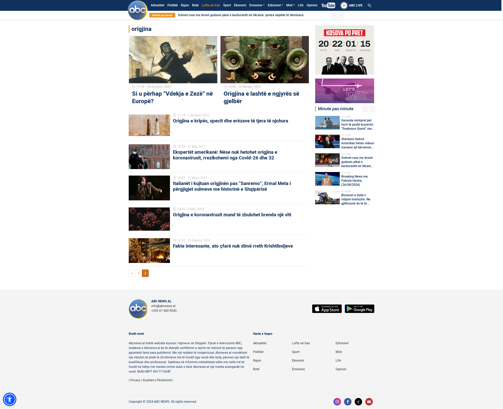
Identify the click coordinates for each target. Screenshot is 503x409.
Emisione (255, 5)
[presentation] (366, 109)
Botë (195, 5)
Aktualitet (157, 5)
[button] (9, 399)
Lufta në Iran (211, 5)
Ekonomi (240, 5)
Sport (227, 5)
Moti (289, 5)
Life (301, 5)
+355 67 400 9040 (164, 310)
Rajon (185, 5)
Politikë (172, 5)
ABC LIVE (356, 5)
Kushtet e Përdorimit (157, 380)
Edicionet (274, 5)
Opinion (312, 5)
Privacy (135, 380)
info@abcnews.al (163, 306)
